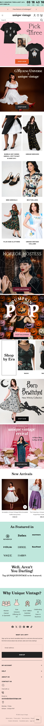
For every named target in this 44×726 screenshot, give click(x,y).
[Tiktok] (31, 627)
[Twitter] (16, 627)
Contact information (13, 720)
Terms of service (25, 718)
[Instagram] (20, 627)
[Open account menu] (34, 15)
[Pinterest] (24, 627)
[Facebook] (12, 627)
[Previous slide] (7, 9)
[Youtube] (27, 627)
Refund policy (9, 718)
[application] (37, 719)
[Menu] (2, 15)
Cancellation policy (24, 720)
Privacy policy (17, 718)
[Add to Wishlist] (25, 481)
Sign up (22, 654)
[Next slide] (36, 9)
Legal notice (33, 720)
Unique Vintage (24, 714)
